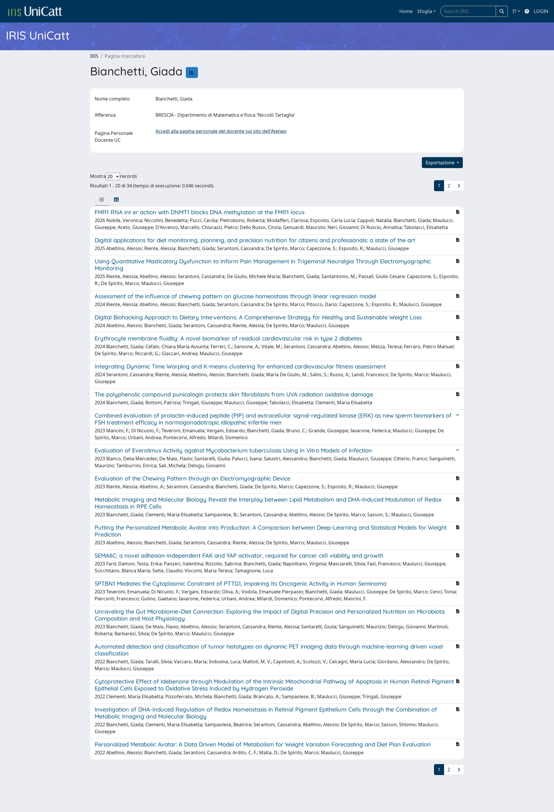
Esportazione (441, 162)
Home (406, 11)
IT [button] (514, 11)
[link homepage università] (34, 11)
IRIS (94, 56)
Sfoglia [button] (424, 11)
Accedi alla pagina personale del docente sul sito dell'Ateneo (221, 131)
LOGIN (541, 11)
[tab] (102, 199)
